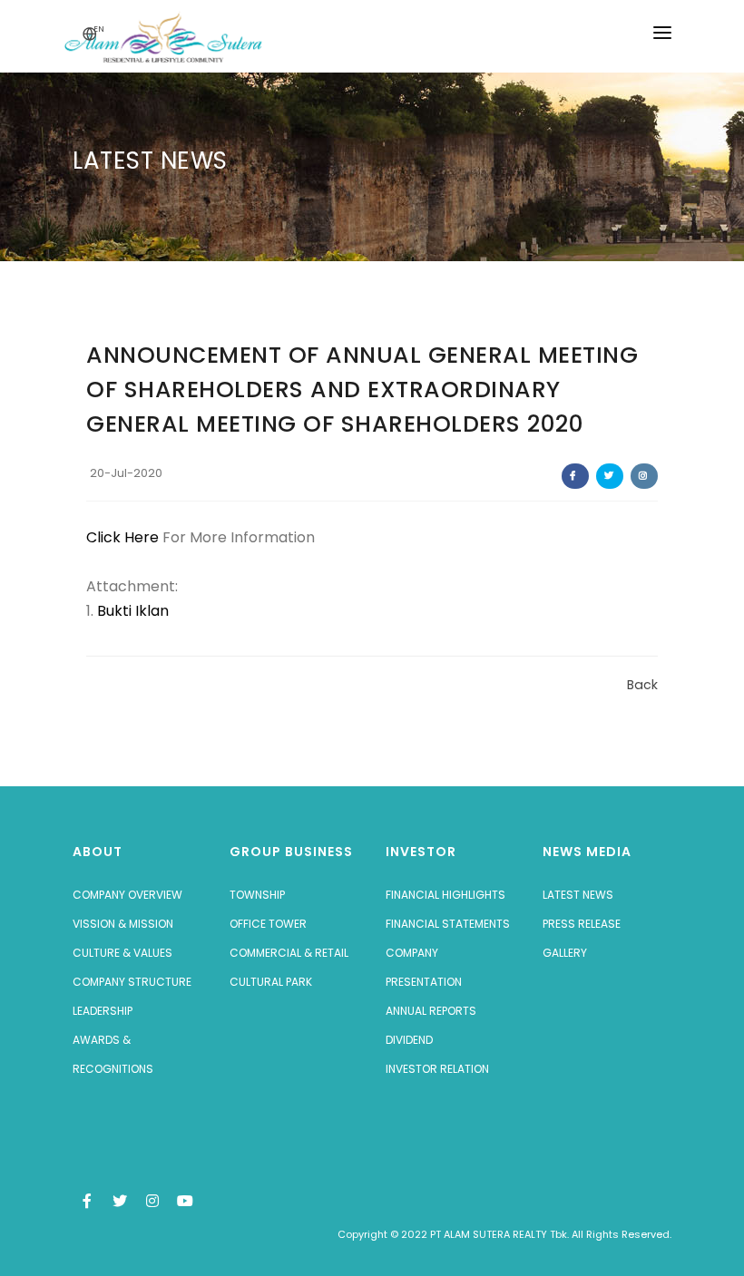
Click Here (124, 537)
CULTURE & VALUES (122, 952)
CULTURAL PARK (271, 981)
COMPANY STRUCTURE (132, 981)
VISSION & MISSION (123, 923)
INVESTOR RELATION (437, 1068)
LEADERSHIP (102, 1010)
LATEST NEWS (578, 894)
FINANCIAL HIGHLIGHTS (445, 894)
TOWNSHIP (257, 894)
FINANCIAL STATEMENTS (448, 923)
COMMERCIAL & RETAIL (289, 952)
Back (642, 685)
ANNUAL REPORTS (431, 1010)
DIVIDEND (409, 1039)
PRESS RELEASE (582, 923)
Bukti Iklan (133, 610)
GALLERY (565, 952)
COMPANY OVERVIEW (127, 894)
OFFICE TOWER (268, 923)
